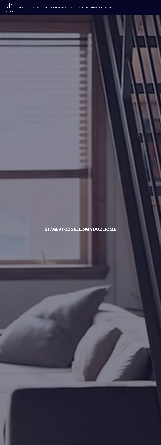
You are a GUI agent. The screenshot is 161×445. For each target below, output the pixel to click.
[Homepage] (9, 7)
